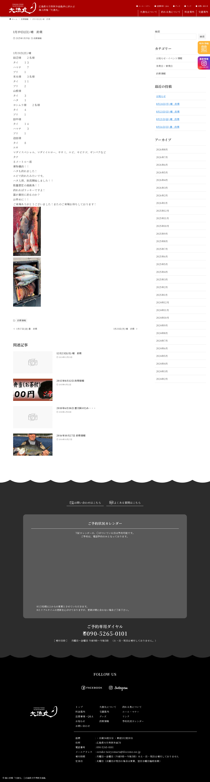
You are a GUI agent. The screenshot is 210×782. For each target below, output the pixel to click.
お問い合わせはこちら (87, 503)
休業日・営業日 (164, 66)
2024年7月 (162, 340)
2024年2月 (162, 378)
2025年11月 (162, 218)
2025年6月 (162, 256)
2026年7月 (162, 157)
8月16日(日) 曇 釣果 (167, 126)
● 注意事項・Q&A (161, 6)
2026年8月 (162, 149)
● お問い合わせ (202, 6)
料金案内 (80, 711)
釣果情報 (38, 38)
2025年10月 (162, 226)
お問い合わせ (82, 726)
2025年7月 (162, 249)
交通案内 (104, 711)
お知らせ (161, 96)
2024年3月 (162, 371)
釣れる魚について (132, 706)
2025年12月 (162, 210)
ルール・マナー (130, 711)
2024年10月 (162, 317)
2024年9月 (162, 325)
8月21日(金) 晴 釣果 (167, 119)
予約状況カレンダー (133, 721)
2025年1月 (162, 294)
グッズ (102, 716)
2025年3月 (162, 279)
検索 (157, 31)
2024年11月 (162, 310)
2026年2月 (162, 195)
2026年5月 (162, 172)
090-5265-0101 (107, 633)
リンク (126, 716)
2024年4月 (162, 363)
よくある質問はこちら (127, 503)
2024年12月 (162, 302)
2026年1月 (162, 203)
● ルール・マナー (143, 6)
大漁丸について (107, 706)
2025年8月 (162, 241)
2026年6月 (162, 164)
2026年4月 (162, 180)
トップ (79, 706)
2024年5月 (162, 356)
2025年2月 (162, 287)
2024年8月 (162, 333)
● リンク (188, 6)
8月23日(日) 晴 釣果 (167, 111)
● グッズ (176, 6)
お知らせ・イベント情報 (169, 58)
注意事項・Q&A (84, 716)
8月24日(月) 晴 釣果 (167, 104)
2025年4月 (162, 272)
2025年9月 (162, 233)
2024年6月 (162, 348)
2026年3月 (162, 187)
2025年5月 (162, 264)
